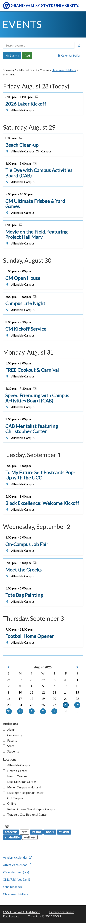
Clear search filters (15, 894)
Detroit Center (16, 771)
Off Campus (14, 798)
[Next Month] (77, 667)
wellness (30, 837)
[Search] (79, 45)
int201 (49, 832)
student (64, 832)
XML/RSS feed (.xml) (16, 879)
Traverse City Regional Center (26, 814)
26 (9, 680)
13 (54, 692)
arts (24, 832)
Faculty (11, 740)
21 (66, 698)
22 (77, 698)
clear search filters (64, 70)
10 (20, 692)
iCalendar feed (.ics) (16, 872)
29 (43, 680)
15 (77, 692)
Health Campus (16, 776)
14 (66, 692)
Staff (9, 746)
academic (11, 832)
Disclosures (11, 916)
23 (9, 705)
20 (54, 698)
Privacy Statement (61, 912)
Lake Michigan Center (20, 781)
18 (31, 698)
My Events (12, 55)
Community (13, 735)
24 (20, 705)
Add (27, 55)
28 (31, 680)
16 (9, 698)
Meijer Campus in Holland (23, 787)
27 (20, 680)
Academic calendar (15, 857)
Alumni (10, 729)
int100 (36, 832)
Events (22, 24)
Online (10, 803)
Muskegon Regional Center (24, 792)
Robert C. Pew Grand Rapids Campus (30, 809)
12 (43, 692)
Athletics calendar (15, 865)
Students (12, 751)
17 (20, 698)
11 (31, 692)
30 (54, 680)
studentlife (12, 837)
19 (43, 698)
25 (31, 705)
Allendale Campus (18, 765)
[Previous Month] (9, 667)
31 (66, 680)
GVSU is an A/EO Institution (21, 912)
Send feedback (12, 887)
